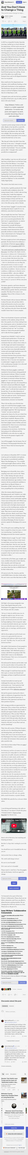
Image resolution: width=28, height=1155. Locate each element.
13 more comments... (6, 1066)
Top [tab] (3, 1074)
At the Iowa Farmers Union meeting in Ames (8, 1085)
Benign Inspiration (11, 932)
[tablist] (8, 1006)
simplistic (4, 294)
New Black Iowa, (10, 936)
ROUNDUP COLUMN (13, 973)
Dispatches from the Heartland (16, 924)
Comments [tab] (5, 1006)
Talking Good (9, 968)
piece (13, 607)
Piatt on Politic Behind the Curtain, (13, 958)
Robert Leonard (9, 16)
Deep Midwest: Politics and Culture (16, 942)
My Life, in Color (11, 953)
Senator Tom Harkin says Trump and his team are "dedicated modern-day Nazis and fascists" (9, 1080)
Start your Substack (10, 1147)
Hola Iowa (9, 945)
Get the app (22, 1147)
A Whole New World (11, 926)
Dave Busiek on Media (12, 920)
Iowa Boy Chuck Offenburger (16, 955)
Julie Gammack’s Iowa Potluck (15, 928)
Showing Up (9, 947)
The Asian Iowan (11, 951)
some (24, 745)
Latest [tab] (7, 1074)
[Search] (25, 1074)
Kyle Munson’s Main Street (13, 949)
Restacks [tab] (11, 1006)
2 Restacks (19, 989)
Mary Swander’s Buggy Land (14, 961)
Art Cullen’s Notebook (11, 922)
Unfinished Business (11, 965)
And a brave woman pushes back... (8, 1100)
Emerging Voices (19, 963)
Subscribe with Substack (15, 1134)
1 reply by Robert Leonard (12, 1041)
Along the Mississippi (11, 966)
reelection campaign (19, 689)
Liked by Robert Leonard (11, 1022)
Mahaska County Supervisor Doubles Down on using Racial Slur (9, 1095)
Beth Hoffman (8, 1020)
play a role (7, 288)
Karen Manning (9, 1046)
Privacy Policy (19, 1140)
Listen (24, 17)
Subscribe (19, 2)
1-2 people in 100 (16, 246)
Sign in (24, 2)
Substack (6, 1151)
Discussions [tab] (13, 1074)
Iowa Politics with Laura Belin (13, 915)
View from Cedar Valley (11, 938)
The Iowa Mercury (11, 918)
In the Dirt (10, 934)
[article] (14, 1084)
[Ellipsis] (26, 1020)
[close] (23, 1104)
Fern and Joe (8, 931)
